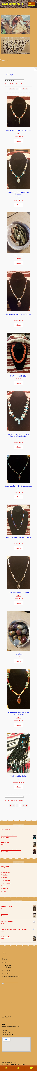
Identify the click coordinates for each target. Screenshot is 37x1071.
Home (3, 60)
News (9, 967)
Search (18, 1068)
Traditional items (8, 894)
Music (4, 886)
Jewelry (5, 878)
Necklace (7, 880)
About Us (6, 962)
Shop (5, 959)
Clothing (5, 875)
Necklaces (8, 883)
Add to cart (18, 141)
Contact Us (7, 965)
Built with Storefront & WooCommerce (13, 1064)
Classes (6, 973)
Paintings (5, 889)
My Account (7, 970)
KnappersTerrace (12, 3)
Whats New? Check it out (11, 976)
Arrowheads (6, 872)
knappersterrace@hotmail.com (11, 1026)
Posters (5, 891)
